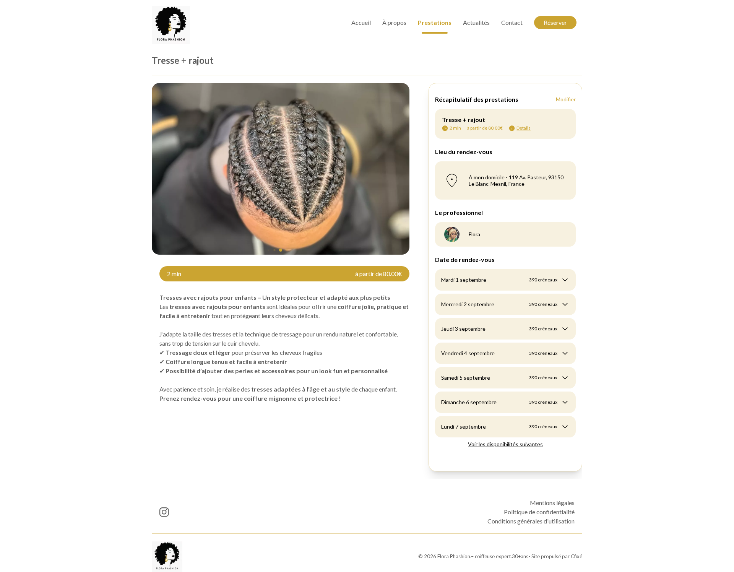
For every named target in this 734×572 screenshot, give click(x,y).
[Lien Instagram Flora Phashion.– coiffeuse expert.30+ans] (164, 512)
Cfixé (576, 556)
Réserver (555, 22)
